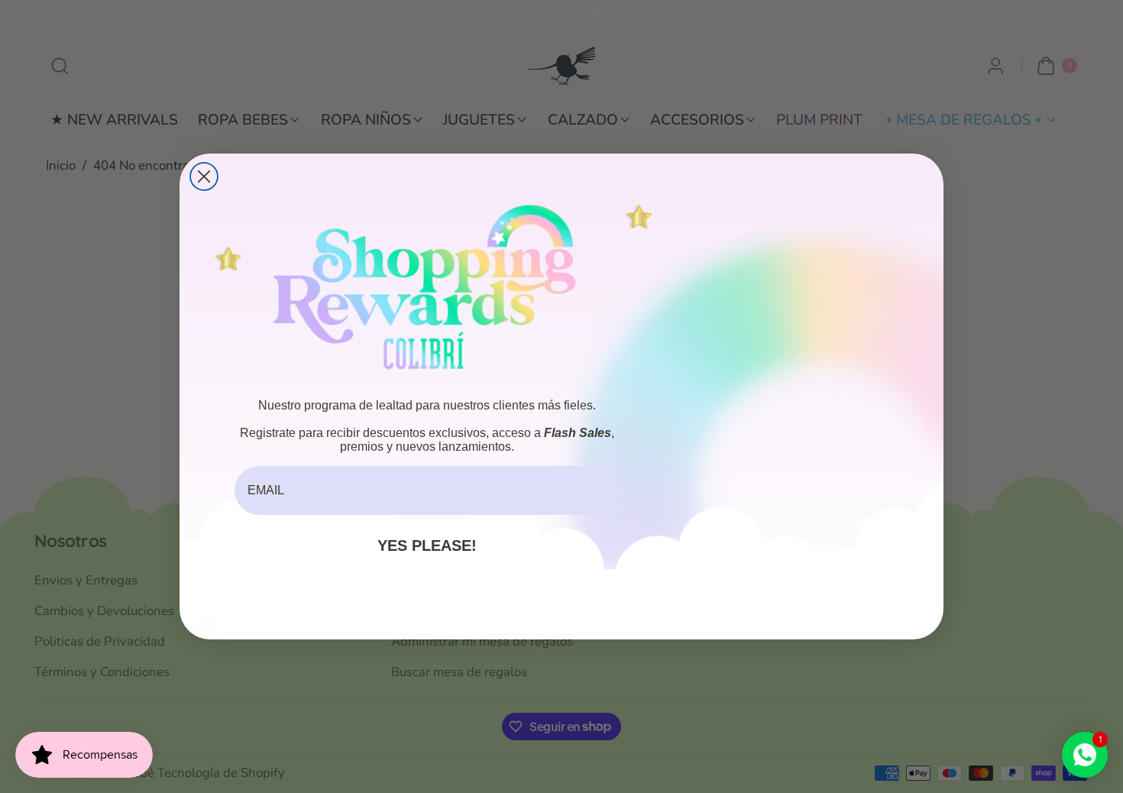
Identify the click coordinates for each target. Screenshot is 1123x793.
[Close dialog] (204, 176)
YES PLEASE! (427, 545)
